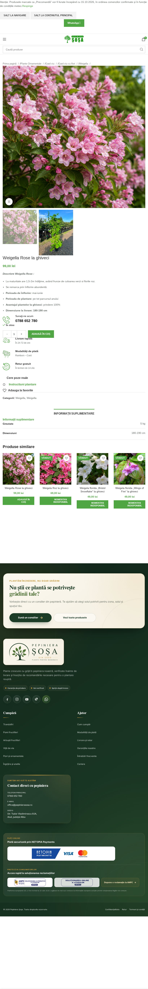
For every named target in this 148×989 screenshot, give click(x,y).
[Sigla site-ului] (74, 38)
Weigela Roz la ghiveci (55, 488)
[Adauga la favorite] (29, 458)
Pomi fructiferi (10, 732)
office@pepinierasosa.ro (19, 805)
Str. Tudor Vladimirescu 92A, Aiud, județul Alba (22, 815)
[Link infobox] (74, 319)
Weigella (84, 63)
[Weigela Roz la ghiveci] (55, 469)
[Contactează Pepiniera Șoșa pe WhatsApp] (46, 699)
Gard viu (50, 63)
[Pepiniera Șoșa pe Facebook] (7, 699)
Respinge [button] (27, 6)
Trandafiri (8, 724)
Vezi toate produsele (75, 617)
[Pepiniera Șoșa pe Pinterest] (36, 699)
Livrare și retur (84, 740)
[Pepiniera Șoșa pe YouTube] (27, 699)
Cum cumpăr (84, 724)
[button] (18, 501)
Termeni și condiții (137, 909)
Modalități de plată (86, 732)
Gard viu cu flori (67, 63)
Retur (124, 909)
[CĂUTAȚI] (141, 49)
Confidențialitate (112, 909)
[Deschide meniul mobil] (4, 39)
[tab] (74, 413)
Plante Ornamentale (31, 63)
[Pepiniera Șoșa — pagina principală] (33, 652)
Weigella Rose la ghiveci (18, 488)
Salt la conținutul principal (53, 15)
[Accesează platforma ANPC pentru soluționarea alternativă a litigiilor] (30, 882)
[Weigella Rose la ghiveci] (18, 469)
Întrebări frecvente (87, 756)
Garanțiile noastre (86, 748)
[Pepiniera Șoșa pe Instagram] (17, 699)
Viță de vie (8, 748)
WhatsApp (73, 23)
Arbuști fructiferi (11, 740)
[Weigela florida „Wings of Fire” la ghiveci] (129, 469)
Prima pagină (10, 63)
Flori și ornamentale (13, 756)
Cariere (81, 764)
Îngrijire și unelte (11, 764)
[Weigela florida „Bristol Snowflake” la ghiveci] (92, 469)
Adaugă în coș (41, 334)
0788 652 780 (14, 796)
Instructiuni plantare (22, 384)
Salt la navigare (15, 15)
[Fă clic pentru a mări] (9, 201)
